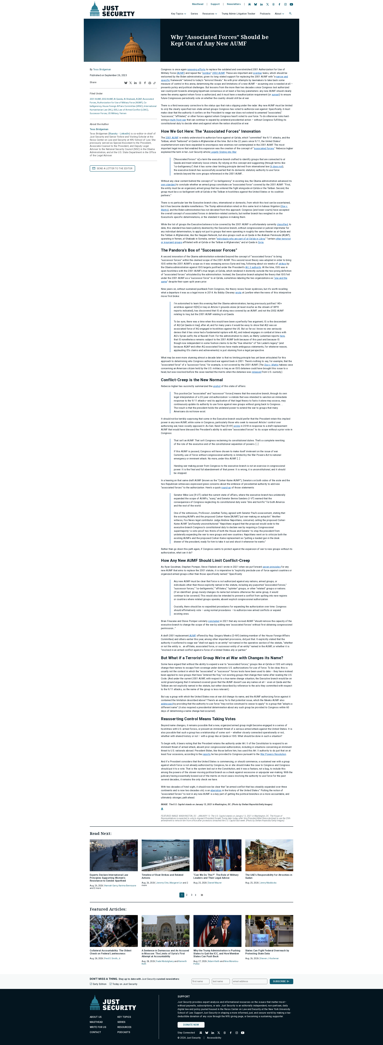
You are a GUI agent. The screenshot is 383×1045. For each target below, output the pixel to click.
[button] (290, 13)
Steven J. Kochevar (269, 958)
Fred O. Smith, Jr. (112, 958)
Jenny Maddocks (268, 883)
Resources (208, 13)
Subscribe (279, 981)
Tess (99, 129)
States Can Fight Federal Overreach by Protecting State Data (267, 952)
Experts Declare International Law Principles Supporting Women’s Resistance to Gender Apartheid (109, 877)
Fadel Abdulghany (165, 961)
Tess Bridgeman (102, 69)
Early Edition (99, 984)
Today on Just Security (125, 984)
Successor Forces (98, 113)
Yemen (122, 113)
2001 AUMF (95, 99)
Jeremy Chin (162, 883)
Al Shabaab (129, 99)
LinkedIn (124, 133)
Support (215, 4)
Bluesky (113, 133)
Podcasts (265, 13)
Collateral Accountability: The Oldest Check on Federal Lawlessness (110, 952)
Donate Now (191, 1024)
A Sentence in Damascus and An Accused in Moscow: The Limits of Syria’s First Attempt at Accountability (165, 953)
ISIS (115, 110)
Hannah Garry (111, 885)
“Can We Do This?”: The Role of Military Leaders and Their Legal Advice (215, 876)
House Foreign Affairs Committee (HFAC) (122, 106)
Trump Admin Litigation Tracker (238, 13)
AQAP (139, 99)
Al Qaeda (118, 99)
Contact (95, 1032)
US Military (113, 113)
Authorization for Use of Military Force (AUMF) (120, 102)
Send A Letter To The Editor (115, 168)
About (278, 13)
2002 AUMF (107, 99)
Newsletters (234, 4)
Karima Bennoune (127, 885)
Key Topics (177, 13)
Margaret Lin (176, 883)
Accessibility (214, 1037)
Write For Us (98, 1027)
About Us (96, 1017)
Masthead (197, 4)
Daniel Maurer (215, 883)
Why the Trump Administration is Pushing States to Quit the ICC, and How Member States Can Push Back (216, 953)
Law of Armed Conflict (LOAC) (133, 110)
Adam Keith (214, 961)
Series (194, 13)
